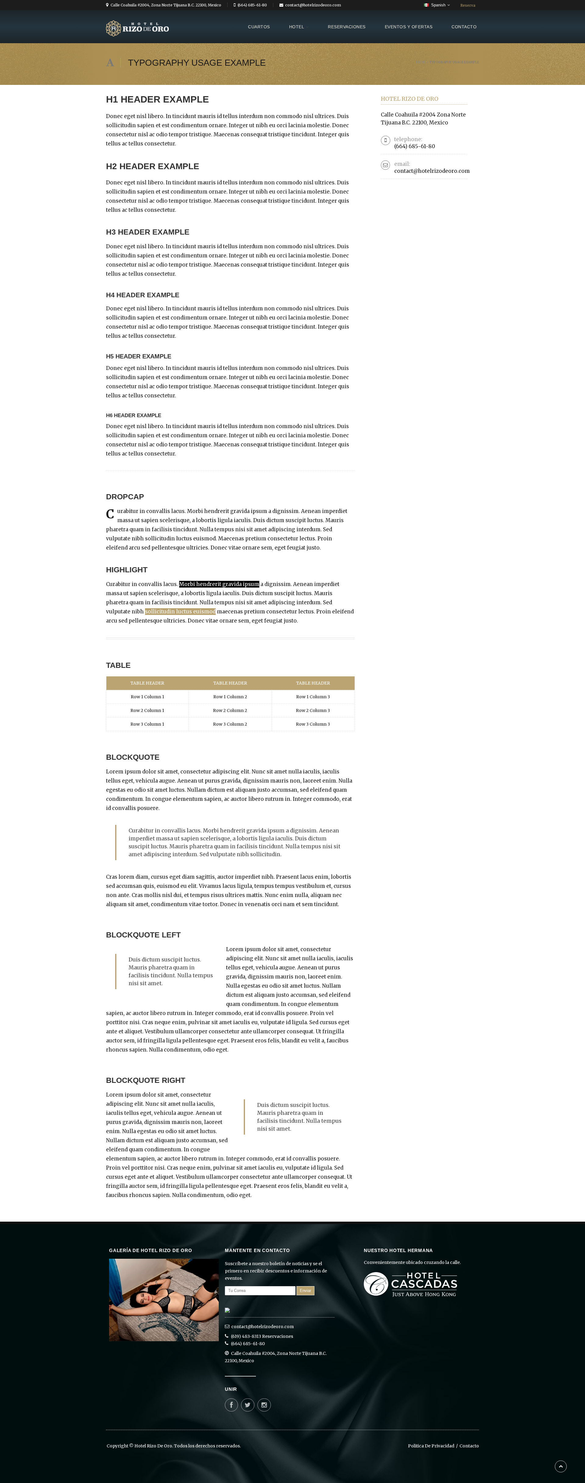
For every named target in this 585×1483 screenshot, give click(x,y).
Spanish (438, 5)
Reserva (467, 5)
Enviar (305, 1291)
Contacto (469, 1446)
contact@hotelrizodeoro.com (262, 1326)
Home (421, 62)
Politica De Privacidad (433, 1446)
